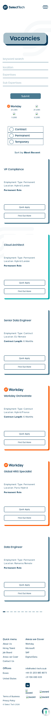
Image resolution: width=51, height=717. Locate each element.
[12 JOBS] (37, 114)
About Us (7, 643)
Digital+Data (31, 656)
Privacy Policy (9, 700)
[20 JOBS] (14, 106)
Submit (25, 96)
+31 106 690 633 (34, 677)
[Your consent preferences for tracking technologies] (46, 712)
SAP (27, 652)
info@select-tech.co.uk (36, 668)
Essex (6, 673)
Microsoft (30, 648)
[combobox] (25, 67)
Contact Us (8, 661)
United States (9, 678)
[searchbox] (25, 75)
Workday (30, 643)
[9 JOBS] (14, 114)
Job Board (7, 652)
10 (37, 611)
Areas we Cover (10, 656)
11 (41, 611)
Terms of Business (11, 696)
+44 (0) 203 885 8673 (36, 672)
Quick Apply (24, 207)
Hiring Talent (9, 648)
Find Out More (24, 215)
